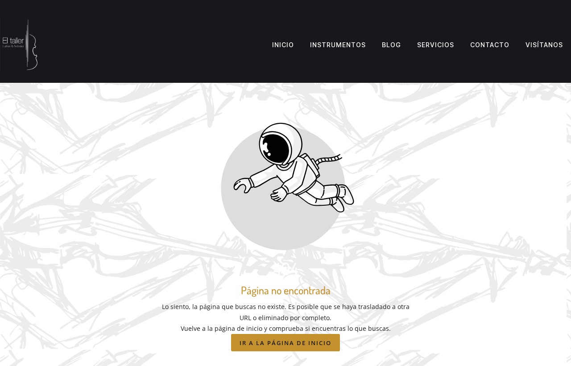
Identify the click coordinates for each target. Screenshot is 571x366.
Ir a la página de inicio (285, 343)
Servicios (435, 45)
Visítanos (544, 45)
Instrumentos (338, 45)
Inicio (283, 45)
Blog (391, 45)
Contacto (489, 45)
